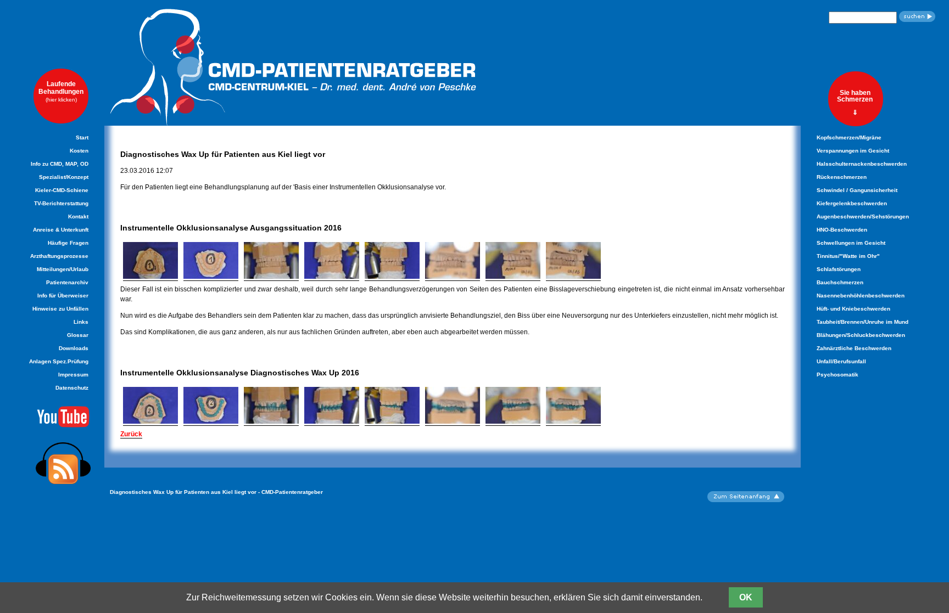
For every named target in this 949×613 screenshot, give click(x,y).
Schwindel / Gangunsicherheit (857, 190)
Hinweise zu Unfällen (60, 309)
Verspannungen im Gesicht (853, 151)
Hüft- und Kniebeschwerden (853, 309)
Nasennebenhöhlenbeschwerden (861, 296)
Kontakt (78, 216)
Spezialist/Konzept (63, 177)
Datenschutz (71, 388)
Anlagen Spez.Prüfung (58, 361)
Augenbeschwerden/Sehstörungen (863, 216)
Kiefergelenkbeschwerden (852, 203)
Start (82, 137)
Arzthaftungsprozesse (59, 256)
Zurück (131, 434)
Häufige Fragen (68, 243)
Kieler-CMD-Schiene (61, 190)
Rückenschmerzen (842, 177)
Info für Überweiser (62, 296)
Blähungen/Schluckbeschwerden (861, 335)
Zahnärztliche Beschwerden (854, 348)
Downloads (73, 348)
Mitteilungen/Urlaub (62, 269)
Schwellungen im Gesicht (851, 243)
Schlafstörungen (839, 269)
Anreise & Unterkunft (60, 230)
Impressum (73, 375)
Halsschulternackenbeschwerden (862, 164)
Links (81, 322)
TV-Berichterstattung (61, 203)
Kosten (79, 151)
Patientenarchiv (67, 282)
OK (745, 597)
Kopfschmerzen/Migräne (849, 137)
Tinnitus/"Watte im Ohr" (848, 256)
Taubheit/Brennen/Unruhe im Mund (862, 322)
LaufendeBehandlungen (60, 91)
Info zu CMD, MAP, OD (59, 164)
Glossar (77, 335)
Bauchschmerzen (840, 282)
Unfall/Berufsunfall (841, 361)
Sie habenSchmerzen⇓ (855, 102)
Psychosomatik (837, 375)
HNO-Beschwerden (842, 230)
